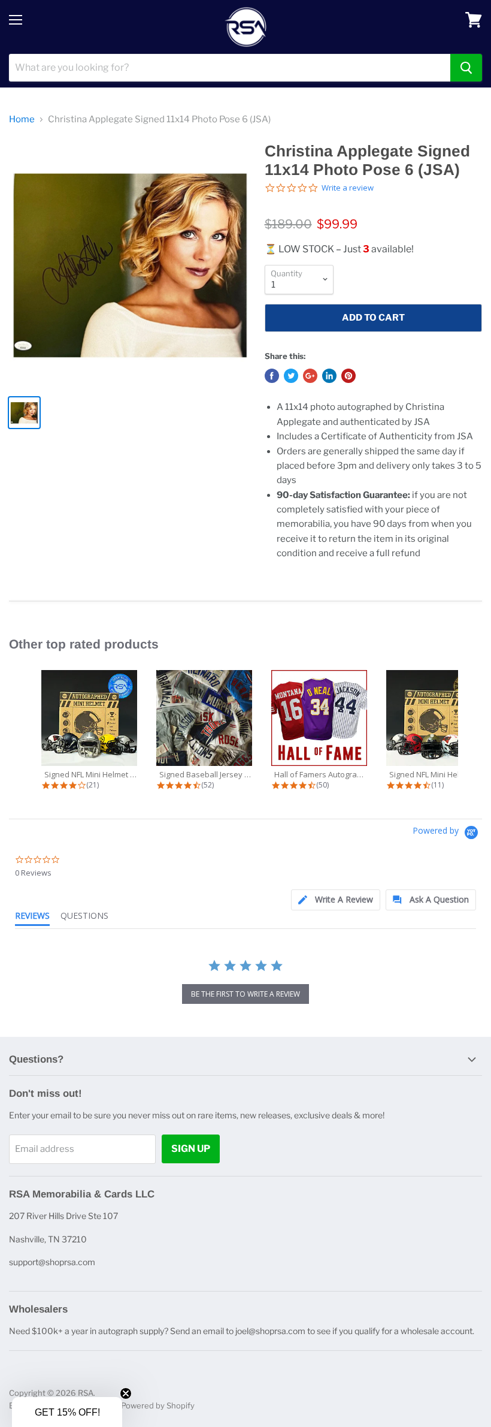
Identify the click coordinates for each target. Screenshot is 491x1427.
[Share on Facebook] (272, 376)
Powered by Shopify (158, 1405)
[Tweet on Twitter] (291, 376)
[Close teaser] (126, 1393)
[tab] (335, 899)
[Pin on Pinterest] (348, 376)
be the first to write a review (245, 994)
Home (22, 119)
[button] (67, 1412)
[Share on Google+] (310, 376)
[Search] (466, 68)
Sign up (190, 1148)
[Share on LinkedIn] (329, 376)
